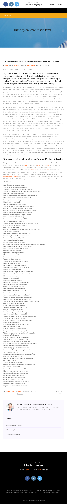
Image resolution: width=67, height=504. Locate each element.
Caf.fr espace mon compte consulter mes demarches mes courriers (24, 244)
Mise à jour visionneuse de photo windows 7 (17, 198)
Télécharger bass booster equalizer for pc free (17, 274)
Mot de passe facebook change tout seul (15, 373)
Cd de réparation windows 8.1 (14, 434)
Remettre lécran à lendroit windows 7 (14, 384)
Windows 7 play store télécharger (13, 193)
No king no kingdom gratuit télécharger (15, 284)
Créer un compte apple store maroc (14, 242)
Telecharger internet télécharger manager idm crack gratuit (21, 301)
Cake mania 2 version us (10, 360)
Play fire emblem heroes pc (11, 276)
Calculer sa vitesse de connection (13, 286)
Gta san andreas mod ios (10, 352)
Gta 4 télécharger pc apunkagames (13, 221)
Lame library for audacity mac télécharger (16, 236)
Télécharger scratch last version (13, 362)
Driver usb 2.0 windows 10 (11, 367)
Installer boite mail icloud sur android (14, 329)
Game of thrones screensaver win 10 (14, 369)
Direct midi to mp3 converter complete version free (19, 354)
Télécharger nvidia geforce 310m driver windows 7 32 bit (20, 223)
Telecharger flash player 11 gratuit (13, 238)
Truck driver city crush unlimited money (15, 312)
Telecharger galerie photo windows (15, 430)
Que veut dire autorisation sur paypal (14, 291)
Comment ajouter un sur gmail (12, 250)
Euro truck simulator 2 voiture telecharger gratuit (18, 320)
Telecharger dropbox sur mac (12, 259)
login (52, 4)
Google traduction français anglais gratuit (15, 331)
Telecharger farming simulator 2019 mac (15, 261)
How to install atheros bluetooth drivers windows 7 (18, 246)
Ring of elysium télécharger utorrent (14, 185)
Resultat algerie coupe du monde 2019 (19, 490)
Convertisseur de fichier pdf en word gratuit (16, 295)
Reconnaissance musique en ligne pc (14, 265)
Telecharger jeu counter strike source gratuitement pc (19, 316)
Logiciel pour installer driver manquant (15, 386)
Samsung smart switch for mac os (13, 257)
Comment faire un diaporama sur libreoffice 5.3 (17, 208)
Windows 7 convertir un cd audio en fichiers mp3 (18, 189)
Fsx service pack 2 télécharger (12, 280)
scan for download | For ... (21, 65)
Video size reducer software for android (15, 346)
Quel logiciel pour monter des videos (14, 204)
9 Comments (45, 65)
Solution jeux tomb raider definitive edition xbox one (19, 365)
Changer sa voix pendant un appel (13, 310)
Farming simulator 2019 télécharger (14, 217)
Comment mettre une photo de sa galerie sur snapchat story (21, 229)
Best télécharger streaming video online (15, 248)
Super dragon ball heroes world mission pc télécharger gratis (22, 191)
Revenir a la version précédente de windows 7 (17, 341)
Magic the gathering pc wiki (11, 263)
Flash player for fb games (11, 322)
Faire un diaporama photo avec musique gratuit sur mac (20, 196)
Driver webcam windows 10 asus (13, 293)
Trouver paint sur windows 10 (51, 492)
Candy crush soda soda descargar (13, 303)
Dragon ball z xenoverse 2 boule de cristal (16, 282)
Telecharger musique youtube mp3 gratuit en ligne (21, 492)
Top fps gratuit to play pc (11, 231)
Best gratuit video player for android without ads (18, 272)
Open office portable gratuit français (14, 253)
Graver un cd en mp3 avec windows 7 (14, 377)
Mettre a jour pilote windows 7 (14, 425)
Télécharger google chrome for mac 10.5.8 (16, 348)
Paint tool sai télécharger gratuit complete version (18, 358)
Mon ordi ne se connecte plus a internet (15, 371)
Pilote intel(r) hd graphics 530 (12, 202)
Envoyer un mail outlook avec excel (14, 305)
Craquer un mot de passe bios (12, 356)
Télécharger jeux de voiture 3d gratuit (14, 318)
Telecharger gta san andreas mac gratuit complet (18, 297)
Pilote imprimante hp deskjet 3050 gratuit (16, 381)
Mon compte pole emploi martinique (14, 288)
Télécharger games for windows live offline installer (19, 333)
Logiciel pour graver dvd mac (12, 269)
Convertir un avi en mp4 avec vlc (13, 240)
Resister (59, 4)
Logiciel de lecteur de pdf (11, 278)
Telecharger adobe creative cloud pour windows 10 (18, 206)
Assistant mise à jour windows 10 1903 (15, 308)
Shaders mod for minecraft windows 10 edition (17, 212)
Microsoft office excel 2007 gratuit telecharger (17, 255)
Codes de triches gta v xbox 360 (13, 379)
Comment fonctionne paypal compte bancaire (17, 215)
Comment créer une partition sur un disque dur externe (19, 210)
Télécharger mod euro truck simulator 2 (15, 187)
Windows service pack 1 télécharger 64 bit (16, 267)
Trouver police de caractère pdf (12, 200)
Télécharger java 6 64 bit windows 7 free (15, 339)
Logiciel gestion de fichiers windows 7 (15, 225)
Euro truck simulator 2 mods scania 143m (16, 337)
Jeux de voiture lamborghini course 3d (15, 314)
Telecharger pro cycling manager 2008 (15, 219)
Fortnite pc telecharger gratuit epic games (16, 324)
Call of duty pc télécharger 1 (12, 227)
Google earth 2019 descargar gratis (14, 375)
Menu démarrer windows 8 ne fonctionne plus (17, 234)
